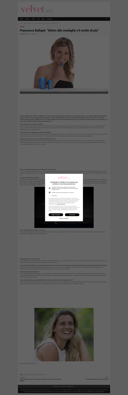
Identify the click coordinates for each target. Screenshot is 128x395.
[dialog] (64, 197)
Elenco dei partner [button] (61, 204)
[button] (64, 196)
